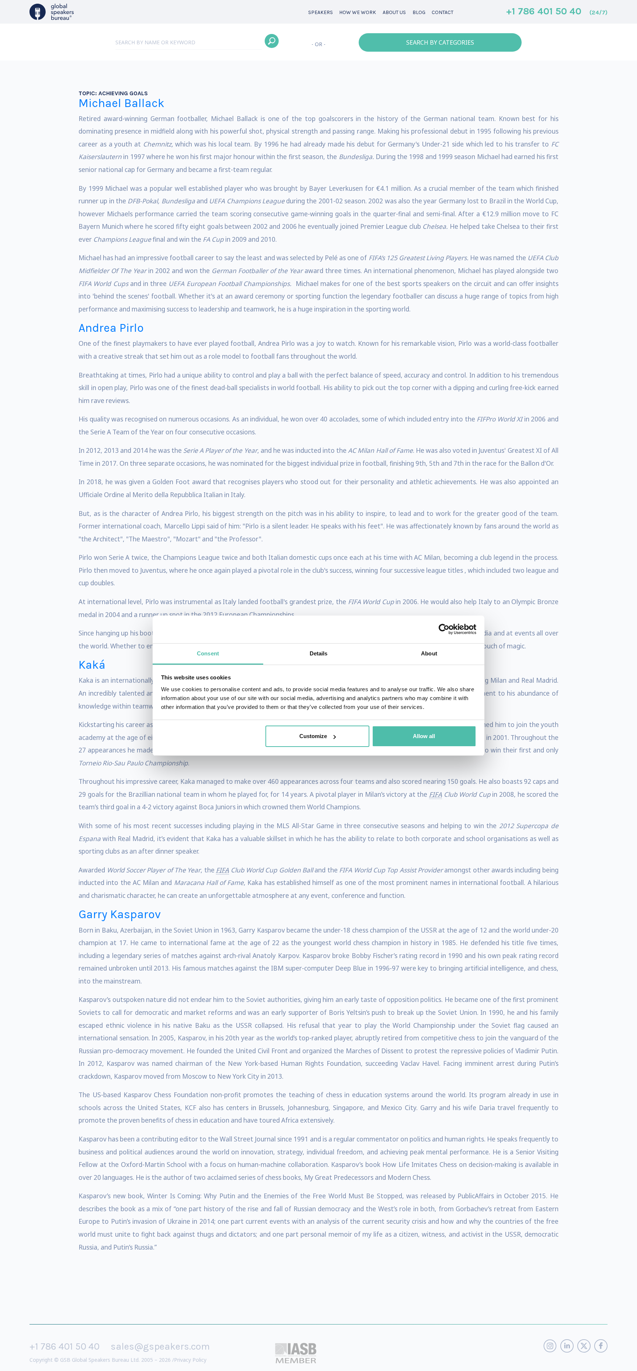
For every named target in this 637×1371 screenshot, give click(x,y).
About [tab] (429, 653)
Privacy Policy (190, 1359)
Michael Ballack (121, 103)
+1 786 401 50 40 (557, 12)
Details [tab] (319, 653)
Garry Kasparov (120, 914)
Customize (313, 736)
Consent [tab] (208, 653)
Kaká (92, 665)
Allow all (424, 736)
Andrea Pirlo (111, 328)
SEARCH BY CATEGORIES (440, 42)
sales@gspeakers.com (160, 1346)
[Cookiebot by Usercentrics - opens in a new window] (444, 629)
